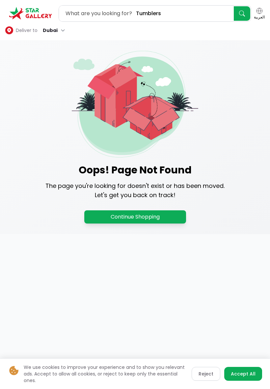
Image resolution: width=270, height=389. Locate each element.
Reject (206, 374)
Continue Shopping (135, 217)
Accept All (243, 374)
